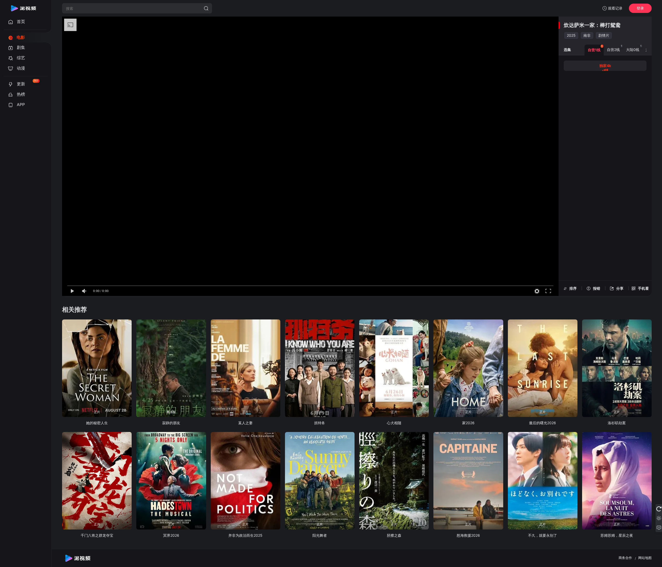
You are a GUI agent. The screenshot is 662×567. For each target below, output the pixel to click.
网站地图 (645, 558)
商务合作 (625, 558)
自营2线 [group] (614, 48)
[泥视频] (23, 8)
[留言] (659, 527)
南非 (587, 35)
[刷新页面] (659, 508)
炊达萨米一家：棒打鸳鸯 (592, 25)
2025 (571, 35)
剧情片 (603, 35)
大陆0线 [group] (634, 48)
